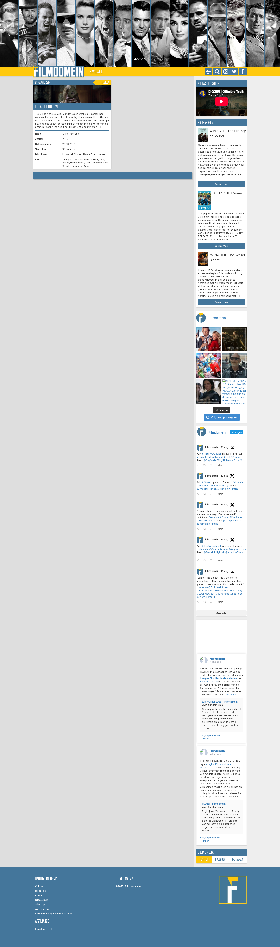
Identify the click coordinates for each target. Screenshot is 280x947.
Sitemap (40, 904)
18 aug (225, 504)
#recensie (214, 517)
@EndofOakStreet (218, 587)
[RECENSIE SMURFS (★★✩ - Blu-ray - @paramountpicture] (208, 365)
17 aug (225, 539)
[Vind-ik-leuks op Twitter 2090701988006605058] (212, 465)
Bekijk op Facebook (210, 735)
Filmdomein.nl (43, 929)
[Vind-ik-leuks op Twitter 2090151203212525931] (212, 494)
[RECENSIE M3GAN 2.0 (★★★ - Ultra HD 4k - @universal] (234, 391)
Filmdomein (211, 447)
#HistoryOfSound (211, 453)
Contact (39, 895)
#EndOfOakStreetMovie (210, 590)
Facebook (220, 859)
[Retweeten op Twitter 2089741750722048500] (205, 529)
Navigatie (96, 72)
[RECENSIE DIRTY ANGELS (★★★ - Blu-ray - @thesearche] (208, 391)
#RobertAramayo (220, 485)
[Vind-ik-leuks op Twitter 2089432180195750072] (212, 561)
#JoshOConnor (232, 456)
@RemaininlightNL (227, 488)
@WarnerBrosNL (206, 596)
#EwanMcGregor (206, 593)
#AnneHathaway (233, 590)
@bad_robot (236, 593)
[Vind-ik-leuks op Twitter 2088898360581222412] (212, 602)
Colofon (39, 886)
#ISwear (206, 482)
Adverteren (42, 909)
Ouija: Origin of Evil (47, 107)
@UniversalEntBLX (231, 460)
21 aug (225, 447)
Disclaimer (41, 900)
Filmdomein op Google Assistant (54, 913)
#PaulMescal (216, 456)
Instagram (237, 859)
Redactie (40, 890)
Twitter (204, 859)
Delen (206, 738)
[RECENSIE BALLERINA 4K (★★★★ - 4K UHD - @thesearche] (234, 339)
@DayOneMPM (212, 460)
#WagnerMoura (237, 549)
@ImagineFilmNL (207, 488)
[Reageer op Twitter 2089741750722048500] (199, 529)
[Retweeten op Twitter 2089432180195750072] (205, 561)
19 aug (225, 475)
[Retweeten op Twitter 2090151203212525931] (205, 494)
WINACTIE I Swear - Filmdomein (220, 701)
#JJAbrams (222, 593)
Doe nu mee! (221, 184)
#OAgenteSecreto (218, 549)
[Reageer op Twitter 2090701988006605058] (199, 465)
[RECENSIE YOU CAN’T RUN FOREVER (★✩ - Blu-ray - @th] (234, 365)
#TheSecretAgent (211, 545)
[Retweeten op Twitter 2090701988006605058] (205, 465)
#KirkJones (203, 485)
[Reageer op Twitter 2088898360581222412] (199, 602)
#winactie (202, 456)
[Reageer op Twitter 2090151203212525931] (199, 494)
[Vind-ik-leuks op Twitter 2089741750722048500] (212, 529)
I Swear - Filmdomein (214, 803)
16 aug (225, 571)
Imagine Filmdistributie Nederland (219, 678)
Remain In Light (209, 681)
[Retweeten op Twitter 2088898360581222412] (205, 602)
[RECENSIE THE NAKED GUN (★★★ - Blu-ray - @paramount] (208, 339)
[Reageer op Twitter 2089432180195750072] (199, 561)
